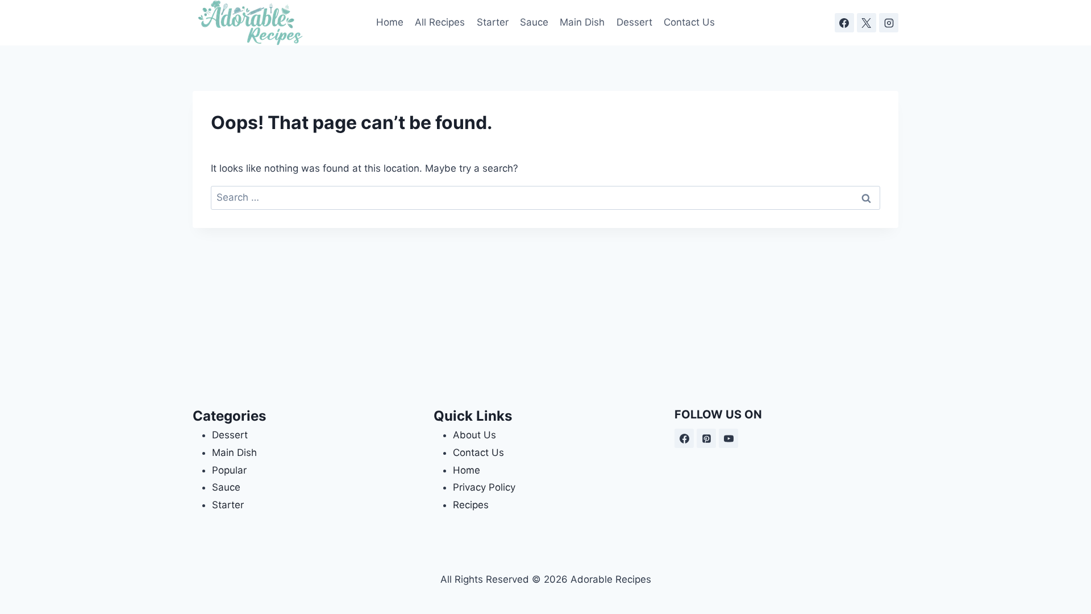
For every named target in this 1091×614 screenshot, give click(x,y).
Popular (229, 470)
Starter (493, 22)
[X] (866, 22)
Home (389, 22)
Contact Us (689, 22)
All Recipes (440, 22)
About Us (474, 435)
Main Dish (582, 22)
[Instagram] (888, 22)
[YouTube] (728, 438)
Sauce (534, 22)
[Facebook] (844, 22)
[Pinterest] (706, 438)
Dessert (634, 22)
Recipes (471, 505)
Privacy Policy (484, 487)
